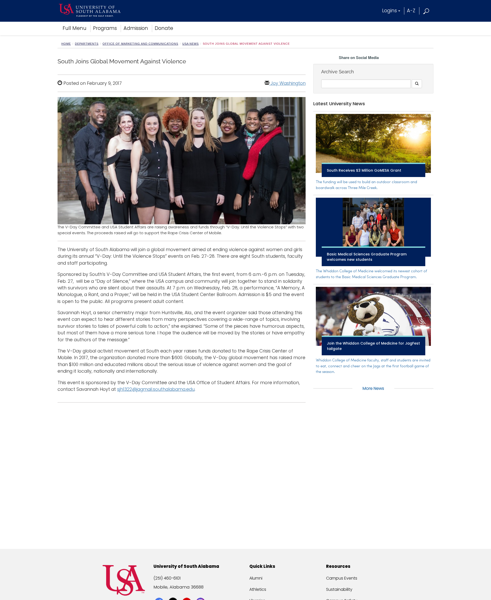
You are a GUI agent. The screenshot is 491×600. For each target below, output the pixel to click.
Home (66, 43)
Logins (389, 10)
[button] (426, 10)
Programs (105, 28)
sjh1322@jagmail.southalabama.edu (156, 389)
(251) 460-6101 (167, 578)
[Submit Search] (417, 83)
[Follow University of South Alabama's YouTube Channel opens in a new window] (187, 592)
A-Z (411, 10)
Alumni (255, 578)
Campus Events (341, 578)
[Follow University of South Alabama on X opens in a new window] (173, 592)
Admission (136, 28)
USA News (190, 43)
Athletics (257, 589)
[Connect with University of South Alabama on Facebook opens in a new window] (159, 592)
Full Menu (74, 28)
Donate (164, 28)
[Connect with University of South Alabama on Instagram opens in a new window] (201, 592)
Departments (86, 43)
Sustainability (339, 589)
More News (373, 388)
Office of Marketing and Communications (140, 43)
